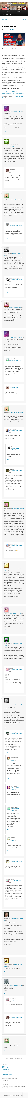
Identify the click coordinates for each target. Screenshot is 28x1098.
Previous (4, 19)
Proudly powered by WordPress (17, 1095)
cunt (13, 96)
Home (3, 11)
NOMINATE (18, 11)
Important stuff (13, 14)
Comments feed (5, 1069)
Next (24, 19)
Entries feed (5, 1067)
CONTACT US (5, 14)
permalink (13, 97)
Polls (13, 11)
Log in (3, 1066)
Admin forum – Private (7, 1074)
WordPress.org (5, 1071)
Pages (8, 11)
